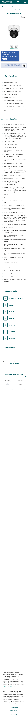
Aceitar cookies (14, 707)
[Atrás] (23, 376)
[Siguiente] (25, 376)
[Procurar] (21, 1)
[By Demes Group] (7, 2)
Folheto (4, 59)
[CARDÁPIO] (25, 1)
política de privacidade (9, 686)
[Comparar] (12, 389)
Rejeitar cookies (14, 710)
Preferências (14, 714)
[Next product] (26, 31)
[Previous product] (2, 31)
